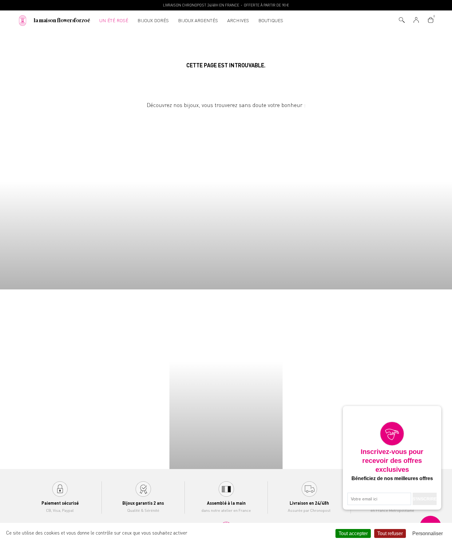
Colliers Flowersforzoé (56, 199)
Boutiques (270, 20)
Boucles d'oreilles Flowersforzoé (282, 199)
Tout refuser (390, 533)
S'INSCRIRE (425, 498)
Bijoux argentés (198, 20)
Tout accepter (353, 533)
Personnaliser (427, 533)
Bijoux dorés (153, 20)
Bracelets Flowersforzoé (169, 199)
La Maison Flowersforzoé (62, 20)
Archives (238, 20)
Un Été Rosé (113, 20)
